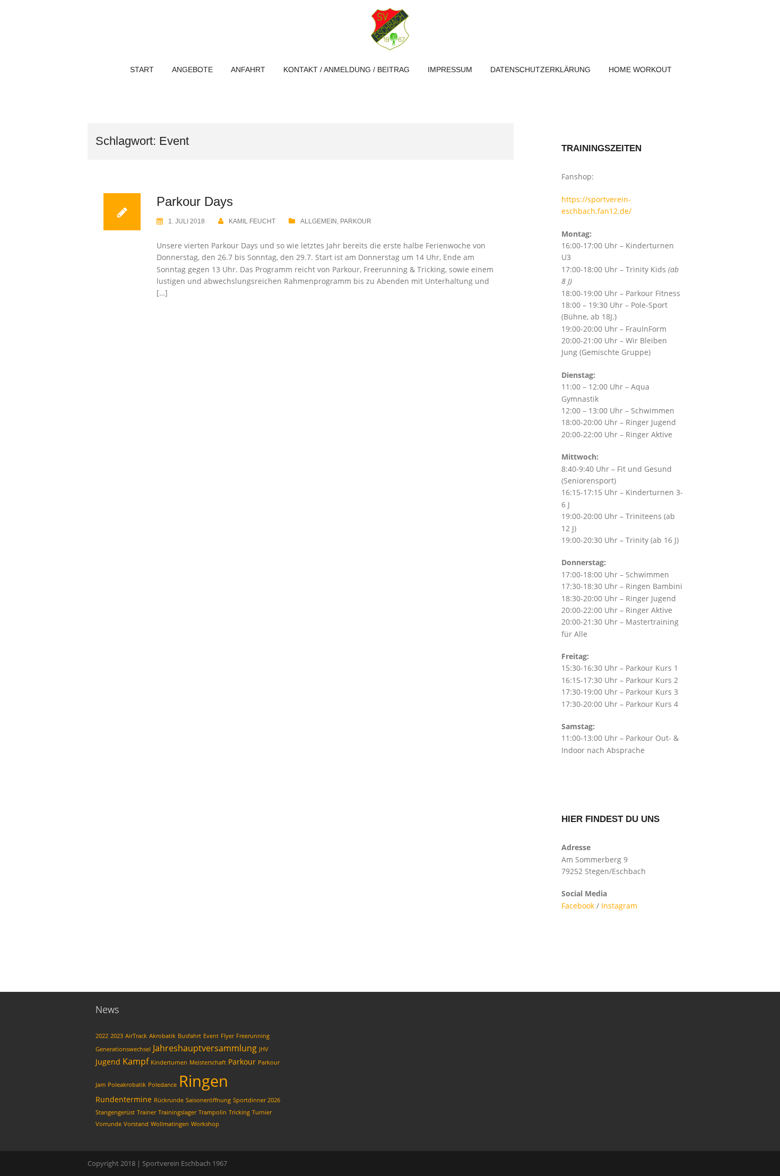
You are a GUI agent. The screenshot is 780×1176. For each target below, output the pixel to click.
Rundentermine (124, 1099)
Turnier (262, 1112)
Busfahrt (189, 1036)
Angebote (192, 69)
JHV (263, 1049)
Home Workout (640, 69)
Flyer (227, 1036)
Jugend (108, 1062)
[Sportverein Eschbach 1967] (390, 28)
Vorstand (136, 1124)
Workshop (205, 1124)
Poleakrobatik (127, 1084)
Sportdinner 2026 (256, 1100)
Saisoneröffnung (208, 1100)
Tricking (239, 1112)
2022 (102, 1036)
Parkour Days (195, 201)
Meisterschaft (207, 1062)
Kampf (136, 1061)
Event (211, 1036)
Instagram (619, 906)
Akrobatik (162, 1036)
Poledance (162, 1084)
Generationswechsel (123, 1049)
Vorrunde (109, 1124)
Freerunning (253, 1036)
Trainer (146, 1112)
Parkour (355, 221)
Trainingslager (177, 1112)
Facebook (577, 906)
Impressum (450, 69)
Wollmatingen (170, 1124)
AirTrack (136, 1036)
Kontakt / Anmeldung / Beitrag (346, 69)
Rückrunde (169, 1100)
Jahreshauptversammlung (205, 1048)
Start (142, 69)
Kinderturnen (169, 1062)
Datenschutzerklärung (540, 69)
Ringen (203, 1081)
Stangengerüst (115, 1112)
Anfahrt (248, 69)
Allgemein (318, 221)
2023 (116, 1036)
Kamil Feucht (252, 221)
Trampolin (212, 1112)
